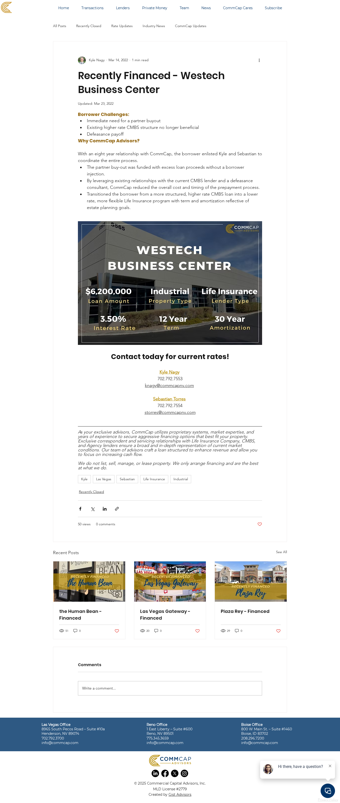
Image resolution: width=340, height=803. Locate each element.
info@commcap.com (60, 743)
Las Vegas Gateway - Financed (165, 614)
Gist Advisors (180, 794)
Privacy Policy (328, 799)
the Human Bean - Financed (80, 614)
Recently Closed (88, 26)
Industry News (154, 26)
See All (281, 552)
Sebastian (127, 479)
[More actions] (259, 60)
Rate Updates (122, 26)
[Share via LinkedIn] (104, 508)
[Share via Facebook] (80, 508)
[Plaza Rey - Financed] (251, 581)
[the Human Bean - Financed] (89, 581)
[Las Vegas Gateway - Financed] (170, 581)
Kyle (84, 479)
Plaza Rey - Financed (245, 611)
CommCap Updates (190, 26)
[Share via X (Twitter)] (92, 508)
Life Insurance (154, 479)
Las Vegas (103, 479)
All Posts (59, 26)
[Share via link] (116, 508)
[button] (155, 773)
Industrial (180, 479)
